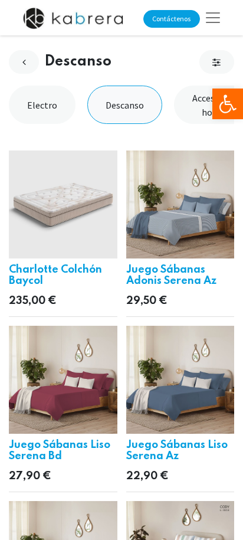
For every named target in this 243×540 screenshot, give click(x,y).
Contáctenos (171, 18)
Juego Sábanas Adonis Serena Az (171, 275)
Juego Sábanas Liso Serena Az (177, 451)
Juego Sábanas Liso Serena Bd (59, 451)
